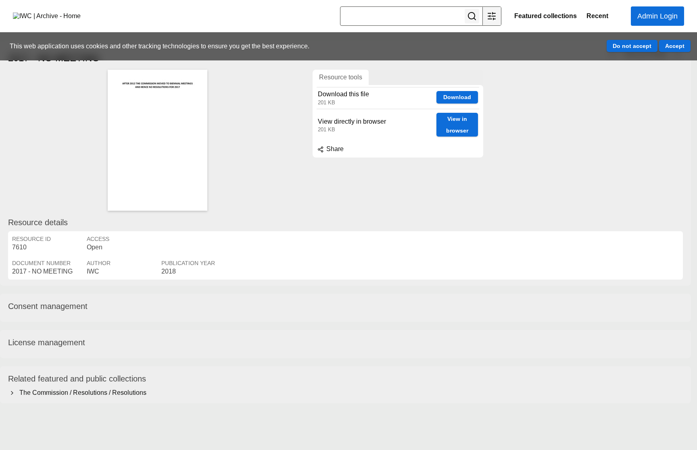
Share (334, 148)
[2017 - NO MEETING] (157, 140)
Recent (597, 15)
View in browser (457, 125)
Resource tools (340, 77)
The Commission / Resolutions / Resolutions (81, 392)
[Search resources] (472, 16)
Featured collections (545, 15)
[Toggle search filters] (491, 16)
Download (457, 97)
